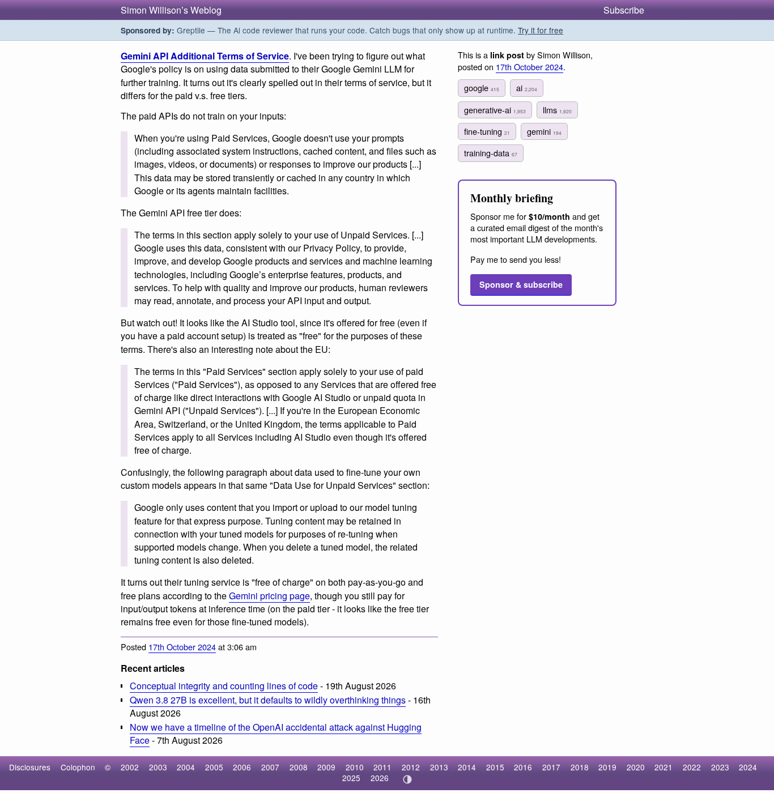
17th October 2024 (182, 647)
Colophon (78, 767)
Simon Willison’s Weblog (171, 9)
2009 (326, 767)
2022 (692, 767)
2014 (467, 767)
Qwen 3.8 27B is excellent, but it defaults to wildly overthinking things (268, 699)
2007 (270, 767)
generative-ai (495, 110)
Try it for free (540, 30)
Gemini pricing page (269, 595)
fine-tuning (487, 131)
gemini (544, 131)
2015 (495, 767)
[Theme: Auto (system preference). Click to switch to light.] (407, 779)
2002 (130, 767)
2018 (580, 767)
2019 (607, 767)
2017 (551, 767)
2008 (299, 767)
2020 (636, 767)
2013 (439, 767)
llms (557, 110)
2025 (351, 777)
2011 (382, 767)
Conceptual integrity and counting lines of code (224, 685)
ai (526, 87)
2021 (663, 767)
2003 (158, 767)
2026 (380, 777)
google (481, 87)
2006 (242, 767)
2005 (214, 767)
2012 (411, 767)
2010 (355, 767)
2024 (748, 767)
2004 (186, 767)
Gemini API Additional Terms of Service (205, 55)
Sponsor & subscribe (521, 284)
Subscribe (623, 9)
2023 (720, 767)
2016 (523, 767)
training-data (490, 153)
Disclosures (29, 767)
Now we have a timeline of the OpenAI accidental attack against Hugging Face (276, 733)
